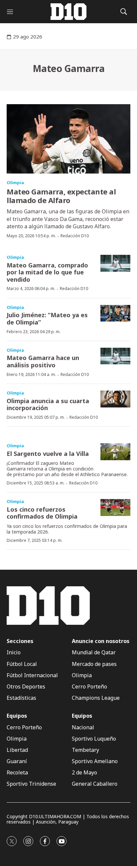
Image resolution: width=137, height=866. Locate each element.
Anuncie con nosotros (100, 641)
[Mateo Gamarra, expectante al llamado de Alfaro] (68, 139)
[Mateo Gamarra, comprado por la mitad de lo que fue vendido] (115, 263)
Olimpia (15, 182)
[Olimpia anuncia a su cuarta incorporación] (115, 399)
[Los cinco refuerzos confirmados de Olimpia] (115, 507)
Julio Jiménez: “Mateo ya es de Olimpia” (47, 318)
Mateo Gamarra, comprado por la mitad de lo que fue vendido (47, 272)
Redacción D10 (75, 236)
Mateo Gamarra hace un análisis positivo (43, 361)
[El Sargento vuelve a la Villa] (115, 451)
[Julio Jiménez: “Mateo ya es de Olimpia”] (115, 313)
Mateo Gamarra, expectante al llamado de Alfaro (61, 195)
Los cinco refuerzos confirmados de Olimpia (42, 513)
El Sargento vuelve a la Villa (48, 454)
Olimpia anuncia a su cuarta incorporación (48, 404)
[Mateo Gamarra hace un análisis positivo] (115, 356)
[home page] (68, 11)
